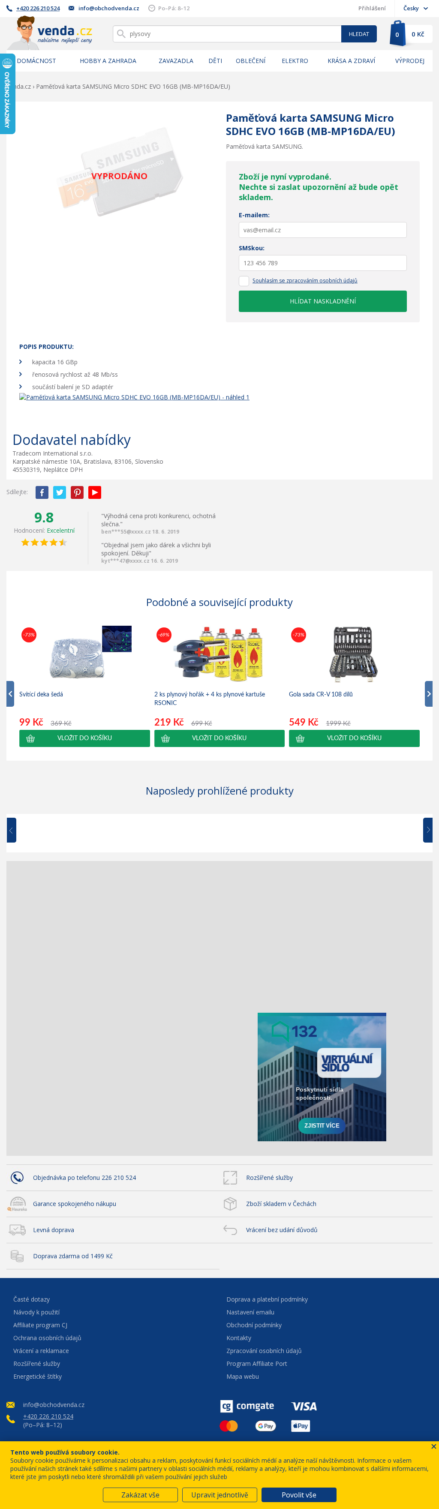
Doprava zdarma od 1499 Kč (73, 1256)
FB (42, 492)
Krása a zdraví (351, 61)
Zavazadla (176, 61)
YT (94, 492)
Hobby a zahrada (108, 61)
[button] (84, 738)
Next (425, 830)
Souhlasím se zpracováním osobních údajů (305, 280)
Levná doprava (53, 1230)
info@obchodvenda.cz (108, 8)
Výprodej (409, 61)
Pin (77, 492)
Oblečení (250, 61)
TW (59, 492)
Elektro (295, 61)
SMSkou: (252, 248)
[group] (84, 686)
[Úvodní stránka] (49, 32)
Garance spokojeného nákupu (74, 1204)
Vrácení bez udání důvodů (282, 1230)
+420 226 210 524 (38, 8)
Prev (17, 830)
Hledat (359, 34)
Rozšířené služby (269, 1177)
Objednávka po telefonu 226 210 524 (84, 1177)
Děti (215, 61)
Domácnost (36, 61)
